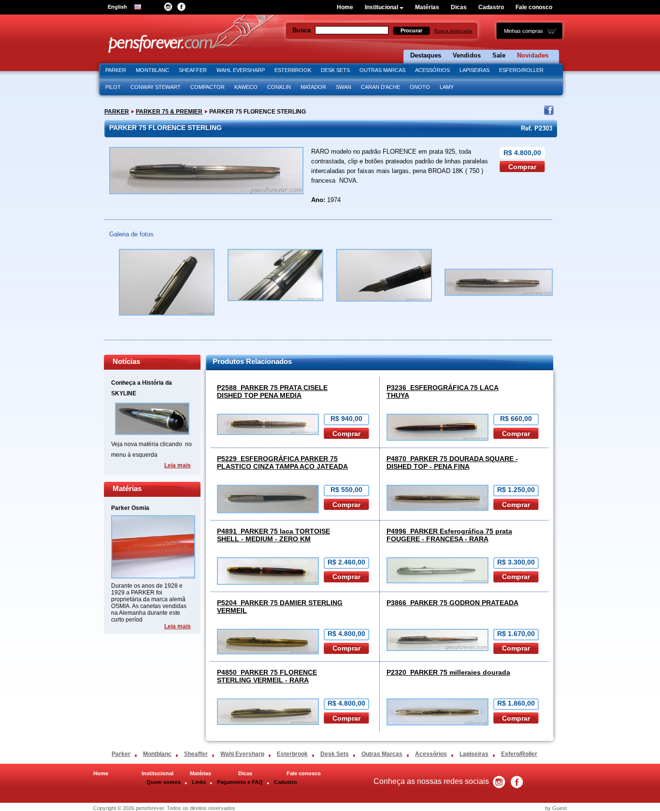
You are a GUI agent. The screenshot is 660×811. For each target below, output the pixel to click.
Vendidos (467, 55)
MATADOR (313, 87)
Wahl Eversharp (242, 754)
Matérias (427, 7)
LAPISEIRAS (474, 70)
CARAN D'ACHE (380, 87)
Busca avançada (453, 30)
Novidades (532, 55)
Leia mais (177, 465)
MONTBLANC (152, 70)
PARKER (115, 70)
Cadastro (491, 7)
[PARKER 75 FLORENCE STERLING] (166, 318)
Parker (121, 754)
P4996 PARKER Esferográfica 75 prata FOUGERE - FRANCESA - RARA (449, 535)
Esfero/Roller (519, 754)
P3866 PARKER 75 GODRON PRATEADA (452, 603)
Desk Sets (334, 754)
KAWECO (246, 87)
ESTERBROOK (292, 70)
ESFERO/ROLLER (521, 70)
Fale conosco (534, 7)
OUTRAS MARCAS (382, 70)
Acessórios (431, 754)
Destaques (425, 55)
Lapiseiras (473, 754)
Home (345, 7)
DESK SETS (335, 70)
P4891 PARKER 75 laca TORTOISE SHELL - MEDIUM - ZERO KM (273, 535)
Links (199, 782)
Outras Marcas (381, 754)
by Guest (556, 808)
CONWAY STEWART (155, 87)
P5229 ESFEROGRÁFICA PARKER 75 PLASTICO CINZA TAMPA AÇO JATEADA (282, 462)
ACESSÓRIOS (432, 70)
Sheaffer (196, 754)
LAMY (447, 87)
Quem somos (163, 782)
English (117, 7)
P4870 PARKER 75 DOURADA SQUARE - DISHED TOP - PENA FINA (452, 462)
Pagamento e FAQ (240, 782)
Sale (498, 55)
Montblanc (157, 754)
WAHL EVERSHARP (240, 70)
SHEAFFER (193, 70)
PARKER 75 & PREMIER (169, 111)
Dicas (459, 7)
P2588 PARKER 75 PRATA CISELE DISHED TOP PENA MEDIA (272, 391)
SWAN (343, 87)
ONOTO (420, 87)
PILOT (113, 87)
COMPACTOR (207, 87)
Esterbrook (292, 754)
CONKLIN (279, 87)
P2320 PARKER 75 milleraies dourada (448, 672)
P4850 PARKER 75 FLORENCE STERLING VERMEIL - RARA (267, 676)
